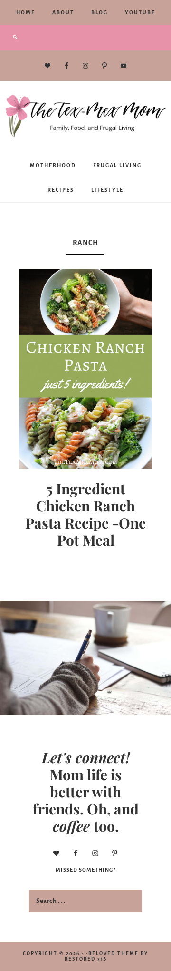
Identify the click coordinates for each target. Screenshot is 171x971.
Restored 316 (86, 958)
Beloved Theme (113, 953)
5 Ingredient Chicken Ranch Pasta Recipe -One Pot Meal (85, 514)
